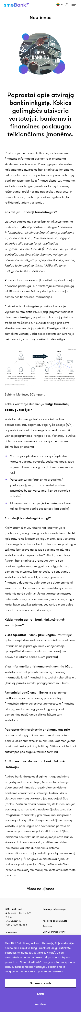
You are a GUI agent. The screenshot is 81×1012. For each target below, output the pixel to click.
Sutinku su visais (40, 983)
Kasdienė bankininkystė (55, 920)
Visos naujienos (40, 888)
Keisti (40, 994)
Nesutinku (40, 1004)
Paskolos (47, 926)
